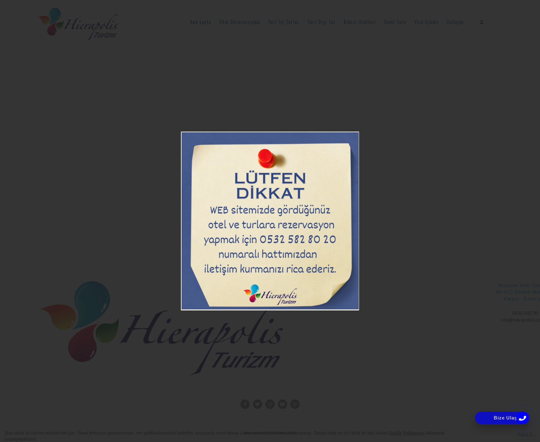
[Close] (366, 125)
